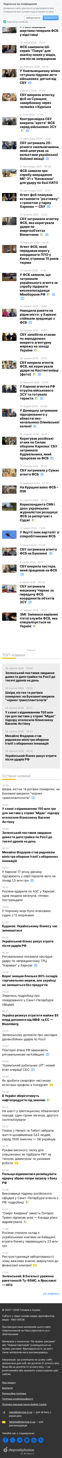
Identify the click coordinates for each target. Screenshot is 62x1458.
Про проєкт (9, 1382)
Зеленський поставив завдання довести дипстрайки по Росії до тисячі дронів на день (27, 835)
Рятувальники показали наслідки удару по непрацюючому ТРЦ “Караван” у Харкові (27, 959)
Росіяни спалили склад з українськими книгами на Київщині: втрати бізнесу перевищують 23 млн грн (30, 1237)
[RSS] (41, 1440)
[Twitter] (12, 1440)
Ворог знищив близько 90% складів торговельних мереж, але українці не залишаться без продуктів (30, 979)
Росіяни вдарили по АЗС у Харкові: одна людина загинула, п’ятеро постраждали (28, 894)
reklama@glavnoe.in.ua (22, 1421)
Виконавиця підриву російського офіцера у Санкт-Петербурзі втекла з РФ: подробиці (30, 1196)
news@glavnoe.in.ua (20, 1412)
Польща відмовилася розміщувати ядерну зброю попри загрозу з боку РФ (29, 1177)
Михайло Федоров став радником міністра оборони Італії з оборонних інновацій (30, 855)
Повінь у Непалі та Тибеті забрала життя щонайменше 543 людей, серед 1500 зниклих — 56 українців (28, 1133)
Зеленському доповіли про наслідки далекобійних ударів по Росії (29, 1035)
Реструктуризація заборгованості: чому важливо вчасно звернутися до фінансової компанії (30, 1259)
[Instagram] (26, 1440)
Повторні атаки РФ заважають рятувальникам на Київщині (25, 1050)
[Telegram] (19, 1440)
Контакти (7, 1387)
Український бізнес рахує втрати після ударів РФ (27, 942)
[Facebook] (5, 1440)
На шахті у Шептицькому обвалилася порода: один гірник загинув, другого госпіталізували (30, 1113)
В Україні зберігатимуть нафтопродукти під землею (24, 1096)
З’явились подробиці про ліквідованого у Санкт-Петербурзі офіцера (27, 998)
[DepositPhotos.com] (18, 1451)
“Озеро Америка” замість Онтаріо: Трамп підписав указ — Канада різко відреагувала (30, 1216)
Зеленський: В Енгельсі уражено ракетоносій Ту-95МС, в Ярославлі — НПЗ (29, 1279)
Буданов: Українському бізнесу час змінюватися (30, 926)
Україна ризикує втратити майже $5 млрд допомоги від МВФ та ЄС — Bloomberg (30, 1018)
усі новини (50, 1293)
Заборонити (33, 17)
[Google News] (34, 1440)
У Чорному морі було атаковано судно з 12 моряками (26, 911)
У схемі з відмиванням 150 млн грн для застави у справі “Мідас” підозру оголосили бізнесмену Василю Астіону (30, 813)
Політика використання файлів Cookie (24, 1404)
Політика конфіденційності (17, 1398)
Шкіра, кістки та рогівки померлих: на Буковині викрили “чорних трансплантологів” (31, 792)
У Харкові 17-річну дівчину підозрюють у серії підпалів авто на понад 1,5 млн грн (28, 874)
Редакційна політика (14, 1393)
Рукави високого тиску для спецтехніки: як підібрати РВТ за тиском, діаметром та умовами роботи (26, 1155)
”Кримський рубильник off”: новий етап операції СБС (28, 1065)
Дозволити (50, 17)
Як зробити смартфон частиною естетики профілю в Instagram (26, 1081)
